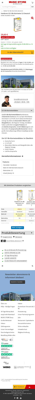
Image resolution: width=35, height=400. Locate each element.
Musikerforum (9, 390)
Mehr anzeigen (17, 227)
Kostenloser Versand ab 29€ (26, 308)
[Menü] (12, 338)
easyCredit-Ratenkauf (8, 314)
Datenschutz (26, 390)
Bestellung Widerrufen (8, 335)
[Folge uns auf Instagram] (17, 398)
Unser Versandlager (7, 329)
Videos (3, 323)
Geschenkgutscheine (7, 332)
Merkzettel (18, 237)
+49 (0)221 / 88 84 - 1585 (21, 102)
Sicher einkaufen (23, 326)
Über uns (4, 303)
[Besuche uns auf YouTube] (21, 398)
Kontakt (14, 390)
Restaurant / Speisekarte (26, 320)
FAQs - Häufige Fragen (8, 306)
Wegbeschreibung (24, 332)
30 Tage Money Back (7, 311)
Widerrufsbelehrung (16, 392)
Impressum (19, 390)
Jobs (19, 317)
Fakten (20, 303)
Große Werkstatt (6, 320)
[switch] (11, 340)
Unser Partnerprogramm (26, 314)
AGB (22, 392)
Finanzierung (22, 311)
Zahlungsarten (5, 326)
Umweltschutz (22, 329)
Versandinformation (24, 323)
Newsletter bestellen (17, 282)
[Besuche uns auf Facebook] (15, 398)
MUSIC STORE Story (7, 317)
